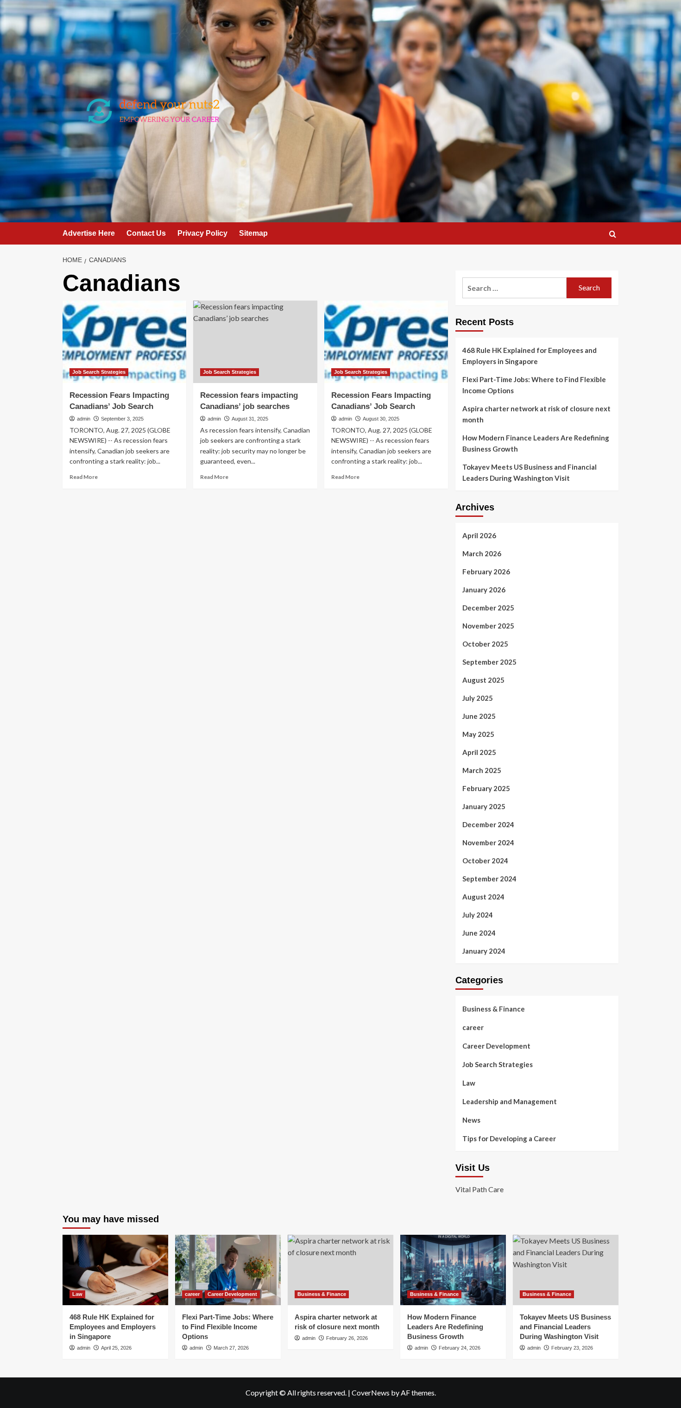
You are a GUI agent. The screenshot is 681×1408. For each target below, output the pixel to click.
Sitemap (253, 233)
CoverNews (371, 1392)
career (473, 1027)
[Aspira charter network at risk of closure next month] (340, 1270)
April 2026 (479, 535)
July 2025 (477, 698)
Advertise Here (89, 233)
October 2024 (485, 860)
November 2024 (488, 842)
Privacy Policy (202, 233)
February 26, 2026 (347, 1338)
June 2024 (479, 933)
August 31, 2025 (250, 418)
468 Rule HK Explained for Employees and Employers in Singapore (529, 355)
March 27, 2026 (231, 1348)
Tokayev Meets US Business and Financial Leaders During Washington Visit (529, 472)
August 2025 (483, 680)
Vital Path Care (479, 1189)
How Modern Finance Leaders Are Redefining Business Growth (535, 443)
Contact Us (146, 233)
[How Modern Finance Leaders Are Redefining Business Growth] (453, 1270)
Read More (83, 476)
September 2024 (489, 878)
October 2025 (485, 644)
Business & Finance (493, 1009)
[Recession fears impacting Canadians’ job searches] (255, 342)
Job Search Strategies (99, 372)
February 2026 (486, 571)
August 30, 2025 (381, 418)
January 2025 (483, 806)
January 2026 (483, 589)
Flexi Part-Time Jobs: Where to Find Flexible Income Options (534, 385)
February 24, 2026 (459, 1348)
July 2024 (477, 915)
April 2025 (479, 752)
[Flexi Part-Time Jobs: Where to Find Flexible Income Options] (228, 1270)
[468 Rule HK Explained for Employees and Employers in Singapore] (115, 1270)
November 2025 (488, 626)
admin (83, 418)
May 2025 (478, 734)
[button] (612, 234)
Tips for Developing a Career (509, 1138)
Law (468, 1083)
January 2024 (483, 951)
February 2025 (486, 788)
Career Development (496, 1046)
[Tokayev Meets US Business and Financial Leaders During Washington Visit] (565, 1270)
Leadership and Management (509, 1101)
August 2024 (483, 897)
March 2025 (481, 770)
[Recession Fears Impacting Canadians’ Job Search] (124, 342)
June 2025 (479, 716)
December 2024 (488, 824)
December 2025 (488, 607)
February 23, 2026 (572, 1348)
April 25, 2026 (116, 1348)
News (471, 1120)
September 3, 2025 (122, 418)
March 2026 (481, 553)
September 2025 (489, 662)
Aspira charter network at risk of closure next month (536, 414)
